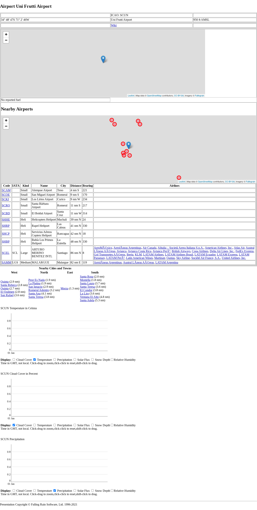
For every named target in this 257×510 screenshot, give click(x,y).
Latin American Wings (139, 258)
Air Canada (149, 247)
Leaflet (131, 95)
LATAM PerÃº (115, 258)
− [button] (6, 40)
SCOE (6, 194)
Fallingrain (199, 95)
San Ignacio (35, 286)
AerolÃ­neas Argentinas (127, 247)
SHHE (6, 219)
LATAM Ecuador (205, 254)
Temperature (44, 359)
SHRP (6, 225)
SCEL (5, 252)
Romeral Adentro (38, 290)
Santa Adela (87, 300)
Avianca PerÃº (161, 251)
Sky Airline (183, 258)
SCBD (6, 213)
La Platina (34, 283)
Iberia (130, 254)
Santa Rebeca (9, 285)
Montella (85, 280)
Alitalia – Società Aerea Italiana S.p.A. (181, 247)
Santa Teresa (35, 296)
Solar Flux (83, 359)
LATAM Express (227, 254)
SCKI (5, 199)
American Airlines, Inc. (219, 247)
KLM (138, 254)
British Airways (181, 251)
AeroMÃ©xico (103, 247)
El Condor (86, 290)
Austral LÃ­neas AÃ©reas (138, 262)
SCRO (6, 205)
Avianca (121, 251)
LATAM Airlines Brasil (179, 254)
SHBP (6, 241)
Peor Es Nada (36, 280)
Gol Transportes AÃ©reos (109, 254)
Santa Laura (87, 283)
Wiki (114, 25)
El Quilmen (7, 291)
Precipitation (64, 359)
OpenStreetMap (154, 95)
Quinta (5, 281)
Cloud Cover (24, 359)
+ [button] (6, 34)
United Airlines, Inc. (234, 258)
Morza (64, 288)
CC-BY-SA (179, 95)
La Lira (84, 293)
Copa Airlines (200, 251)
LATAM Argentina (166, 262)
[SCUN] (103, 59)
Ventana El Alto (89, 296)
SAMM (6, 262)
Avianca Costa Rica (139, 251)
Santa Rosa (86, 276)
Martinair (159, 258)
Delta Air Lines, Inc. (222, 251)
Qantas (171, 258)
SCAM (6, 190)
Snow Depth (102, 359)
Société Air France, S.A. (205, 258)
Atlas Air (239, 247)
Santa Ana (34, 293)
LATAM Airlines (153, 254)
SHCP (6, 233)
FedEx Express (245, 251)
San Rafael (7, 295)
